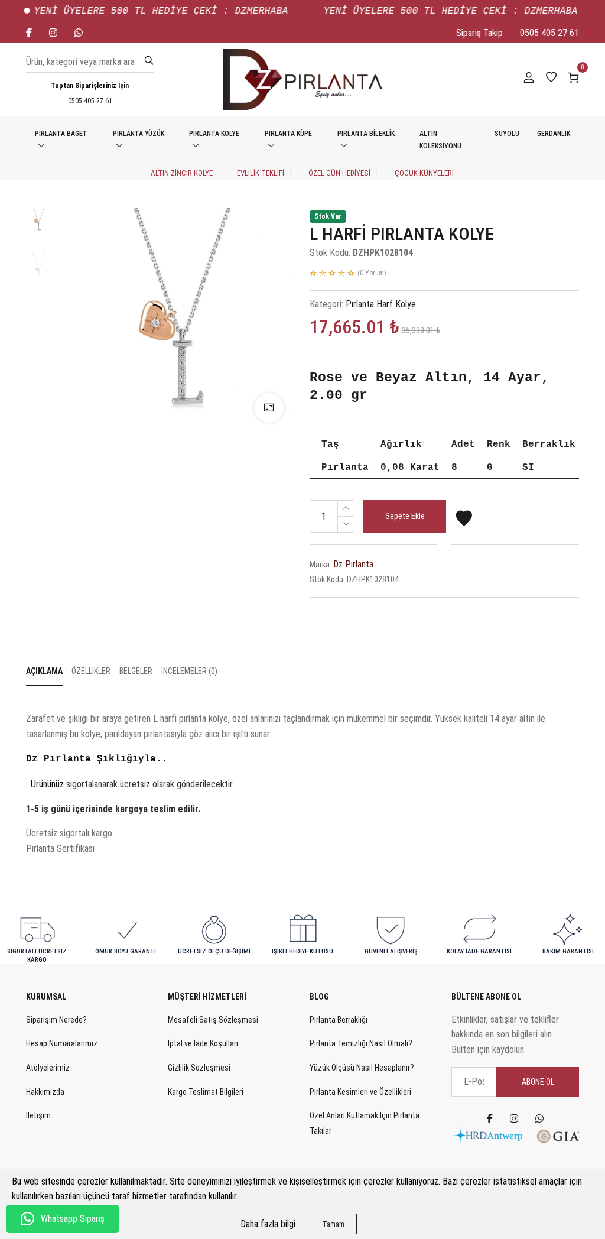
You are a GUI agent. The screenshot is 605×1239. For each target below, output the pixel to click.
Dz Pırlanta (353, 564)
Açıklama (44, 671)
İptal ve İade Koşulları (203, 1043)
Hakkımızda (45, 1092)
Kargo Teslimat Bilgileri (205, 1092)
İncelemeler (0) (189, 671)
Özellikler (90, 671)
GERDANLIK (553, 133)
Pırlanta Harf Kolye (381, 304)
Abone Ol (538, 1081)
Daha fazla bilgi (267, 1224)
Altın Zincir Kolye (182, 172)
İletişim (38, 1115)
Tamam (333, 1224)
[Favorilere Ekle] (464, 523)
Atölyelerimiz (48, 1067)
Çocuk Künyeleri (424, 172)
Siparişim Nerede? (56, 1019)
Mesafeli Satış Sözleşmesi (213, 1019)
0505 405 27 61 (549, 32)
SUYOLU (507, 133)
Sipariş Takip (479, 32)
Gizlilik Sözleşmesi (199, 1067)
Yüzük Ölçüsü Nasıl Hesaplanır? (362, 1067)
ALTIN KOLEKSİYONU (440, 140)
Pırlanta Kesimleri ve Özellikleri (360, 1092)
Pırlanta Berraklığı (338, 1019)
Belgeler (135, 671)
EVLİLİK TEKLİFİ (260, 172)
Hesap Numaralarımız (61, 1043)
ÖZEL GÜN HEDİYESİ (339, 172)
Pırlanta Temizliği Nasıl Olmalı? (361, 1043)
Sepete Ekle (405, 516)
